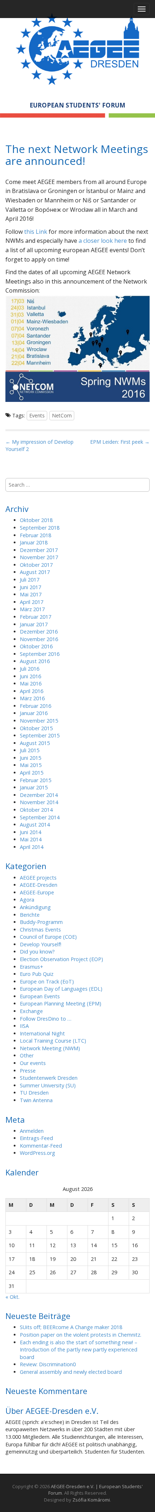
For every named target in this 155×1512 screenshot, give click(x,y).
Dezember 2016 (39, 631)
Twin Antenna (36, 1100)
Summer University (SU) (48, 1085)
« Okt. (12, 1296)
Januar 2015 (34, 787)
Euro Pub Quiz (36, 973)
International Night (42, 1033)
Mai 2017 (30, 594)
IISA (24, 1025)
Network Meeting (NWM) (50, 1048)
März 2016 (32, 698)
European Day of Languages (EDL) (61, 988)
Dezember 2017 (39, 550)
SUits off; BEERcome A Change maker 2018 (71, 1327)
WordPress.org (37, 1152)
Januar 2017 (34, 624)
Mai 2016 (30, 683)
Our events (33, 1063)
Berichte (30, 914)
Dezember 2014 (39, 795)
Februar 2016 (35, 705)
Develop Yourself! (40, 944)
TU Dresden (34, 1092)
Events (37, 415)
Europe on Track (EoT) (47, 981)
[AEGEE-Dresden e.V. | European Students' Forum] (77, 48)
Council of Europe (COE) (48, 936)
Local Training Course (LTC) (53, 1040)
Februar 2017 (35, 616)
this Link (35, 232)
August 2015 (35, 743)
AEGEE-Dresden (38, 884)
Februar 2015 (35, 780)
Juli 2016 (29, 668)
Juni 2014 (30, 832)
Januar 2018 (34, 542)
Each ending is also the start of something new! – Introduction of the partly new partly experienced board (78, 1349)
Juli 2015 (29, 750)
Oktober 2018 (36, 520)
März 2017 (32, 609)
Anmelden (32, 1130)
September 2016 (39, 653)
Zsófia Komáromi (91, 1499)
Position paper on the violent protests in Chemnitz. (80, 1334)
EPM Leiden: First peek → (120, 441)
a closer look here (103, 241)
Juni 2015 (30, 757)
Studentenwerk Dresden (49, 1077)
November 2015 (39, 720)
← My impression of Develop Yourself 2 (39, 445)
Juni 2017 (30, 587)
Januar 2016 (34, 713)
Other (27, 1055)
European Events (40, 996)
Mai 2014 (30, 839)
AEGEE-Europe (37, 892)
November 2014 (39, 802)
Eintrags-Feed (36, 1138)
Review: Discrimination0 (48, 1364)
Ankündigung (35, 907)
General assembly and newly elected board (71, 1371)
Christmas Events (40, 929)
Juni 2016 (30, 676)
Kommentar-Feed (41, 1145)
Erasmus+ (31, 966)
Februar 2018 (35, 535)
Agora (27, 899)
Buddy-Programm (41, 922)
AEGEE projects (38, 877)
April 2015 (31, 772)
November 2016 (39, 639)
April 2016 (31, 691)
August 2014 (35, 824)
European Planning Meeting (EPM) (60, 1003)
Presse (28, 1070)
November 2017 (39, 557)
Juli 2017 (29, 579)
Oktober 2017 (36, 564)
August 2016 (35, 661)
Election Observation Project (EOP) (61, 959)
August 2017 (35, 572)
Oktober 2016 (36, 646)
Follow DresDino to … (45, 1018)
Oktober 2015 (36, 728)
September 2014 (39, 817)
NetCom (62, 415)
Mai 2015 (30, 765)
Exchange (31, 1011)
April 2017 (31, 602)
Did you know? (37, 951)
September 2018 (39, 527)
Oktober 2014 (36, 809)
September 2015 (39, 735)
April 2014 (31, 846)
